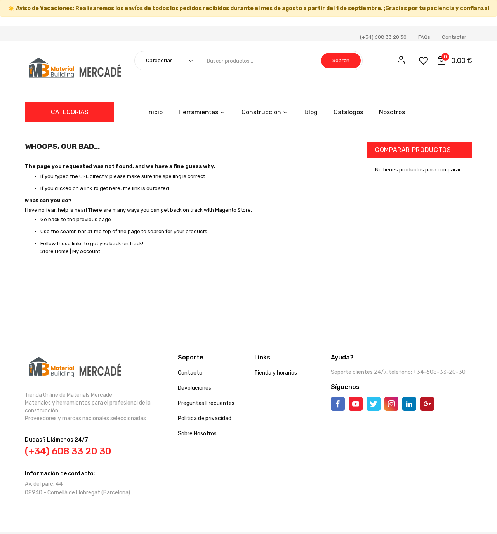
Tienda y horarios (275, 373)
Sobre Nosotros (197, 433)
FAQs (424, 37)
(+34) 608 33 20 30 (383, 37)
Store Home (54, 251)
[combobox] (281, 60)
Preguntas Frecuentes (206, 403)
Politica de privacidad (204, 418)
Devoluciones (194, 388)
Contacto (190, 373)
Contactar (454, 37)
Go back (50, 219)
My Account (86, 251)
